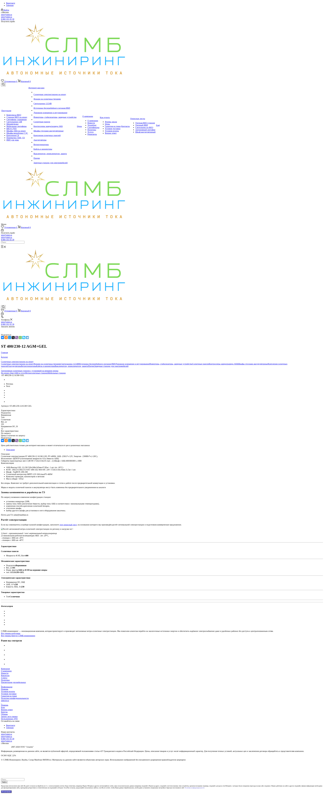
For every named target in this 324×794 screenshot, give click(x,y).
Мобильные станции (57, 373)
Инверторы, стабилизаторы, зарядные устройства (170, 364)
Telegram (10, 5)
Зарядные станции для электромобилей (111, 366)
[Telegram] (27, 337)
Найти (4, 782)
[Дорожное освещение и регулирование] (55, 110)
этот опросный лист (68, 525)
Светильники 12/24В (70, 364)
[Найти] (2, 245)
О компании (6, 671)
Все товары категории (10, 633)
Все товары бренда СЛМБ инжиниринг (18, 636)
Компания (5, 669)
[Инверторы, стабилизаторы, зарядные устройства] (55, 115)
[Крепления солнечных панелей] (55, 133)
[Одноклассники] (6, 337)
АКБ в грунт (19, 373)
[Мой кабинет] (2, 230)
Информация (6, 687)
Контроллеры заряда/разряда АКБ (223, 364)
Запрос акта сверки (9, 716)
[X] (13, 337)
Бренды (4, 712)
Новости (4, 673)
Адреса (4, 678)
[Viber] (16, 337)
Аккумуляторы (14, 366)
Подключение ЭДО (9, 719)
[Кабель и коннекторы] (55, 147)
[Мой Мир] (9, 337)
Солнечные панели (200, 364)
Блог (3, 707)
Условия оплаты (8, 691)
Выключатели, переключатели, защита (71, 366)
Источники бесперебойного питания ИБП (97, 364)
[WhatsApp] (20, 337)
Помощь (4, 689)
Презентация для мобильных (13, 682)
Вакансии (5, 675)
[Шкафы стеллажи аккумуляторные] (55, 129)
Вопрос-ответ (7, 710)
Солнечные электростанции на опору (17, 364)
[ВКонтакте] (2, 337)
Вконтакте (10, 3)
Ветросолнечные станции (36, 373)
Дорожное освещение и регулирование (132, 364)
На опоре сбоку (7, 373)
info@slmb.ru (6, 15)
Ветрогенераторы (28, 366)
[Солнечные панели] (55, 119)
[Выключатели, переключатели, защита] (55, 151)
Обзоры (4, 714)
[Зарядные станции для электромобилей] (55, 160)
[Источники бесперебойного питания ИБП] (55, 106)
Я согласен (6, 792)
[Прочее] (55, 156)
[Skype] (23, 337)
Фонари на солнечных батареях (47, 364)
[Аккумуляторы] (55, 138)
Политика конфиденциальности (15, 698)
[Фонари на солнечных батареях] (55, 97)
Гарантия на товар (9, 696)
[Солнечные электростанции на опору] (55, 92)
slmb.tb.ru (5, 700)
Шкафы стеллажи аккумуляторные (253, 364)
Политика (5, 680)
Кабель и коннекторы (45, 366)
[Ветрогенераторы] (55, 142)
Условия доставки (8, 694)
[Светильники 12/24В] (55, 101)
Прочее (91, 366)
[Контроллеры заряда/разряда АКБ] (55, 124)
